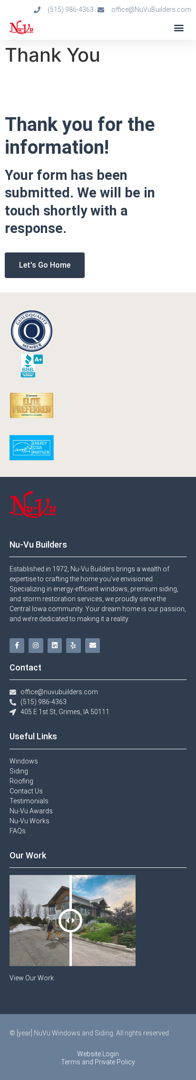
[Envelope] (92, 645)
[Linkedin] (55, 645)
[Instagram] (36, 645)
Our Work (28, 855)
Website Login (98, 1054)
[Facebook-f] (17, 645)
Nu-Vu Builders (38, 544)
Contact (25, 667)
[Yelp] (73, 645)
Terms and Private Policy (98, 1062)
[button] (178, 27)
